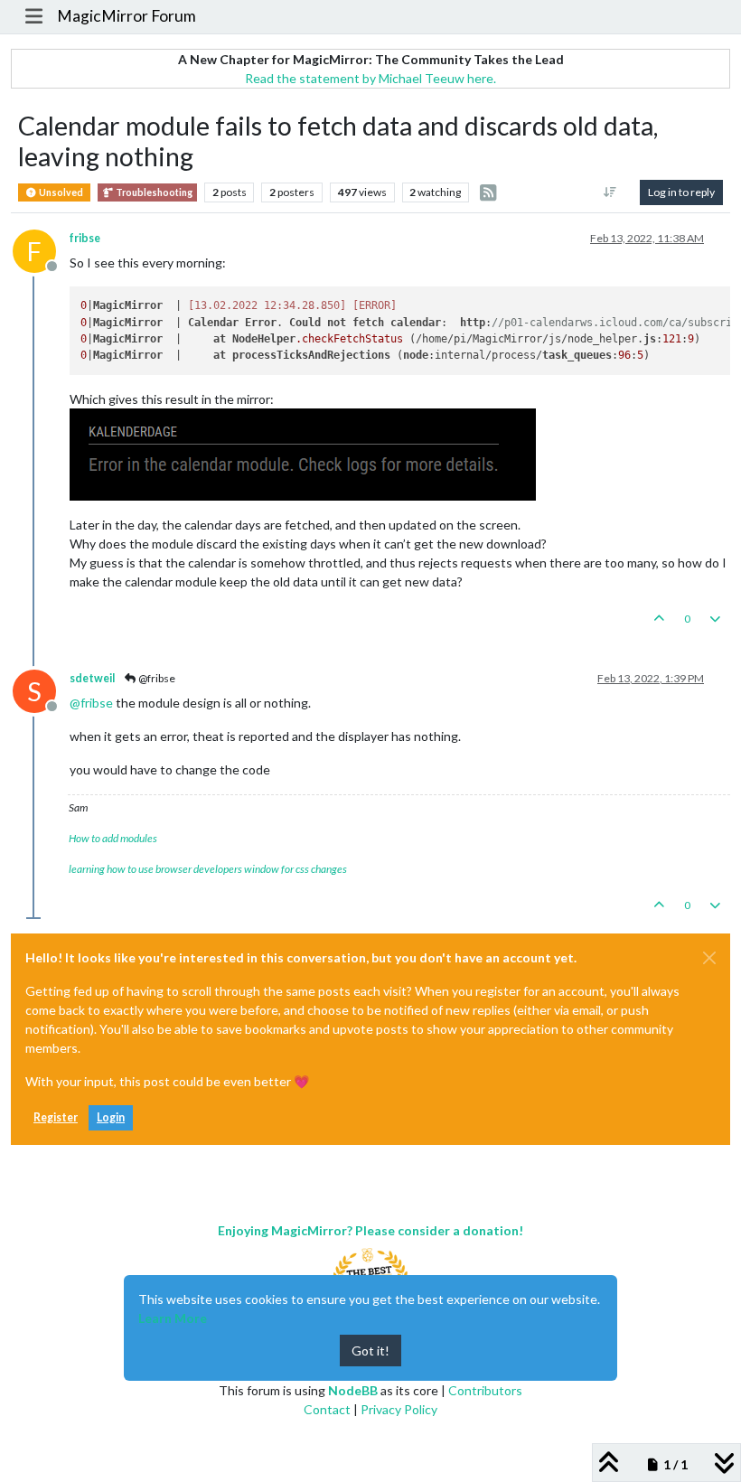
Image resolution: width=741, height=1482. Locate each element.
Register (55, 1117)
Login (111, 1117)
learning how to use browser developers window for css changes (208, 869)
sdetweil (92, 678)
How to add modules (113, 838)
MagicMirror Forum (126, 15)
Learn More (172, 1318)
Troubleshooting (153, 192)
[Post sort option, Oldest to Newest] (610, 192)
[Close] (709, 957)
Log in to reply (681, 192)
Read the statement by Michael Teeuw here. (370, 78)
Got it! (370, 1350)
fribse (85, 238)
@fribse (155, 678)
